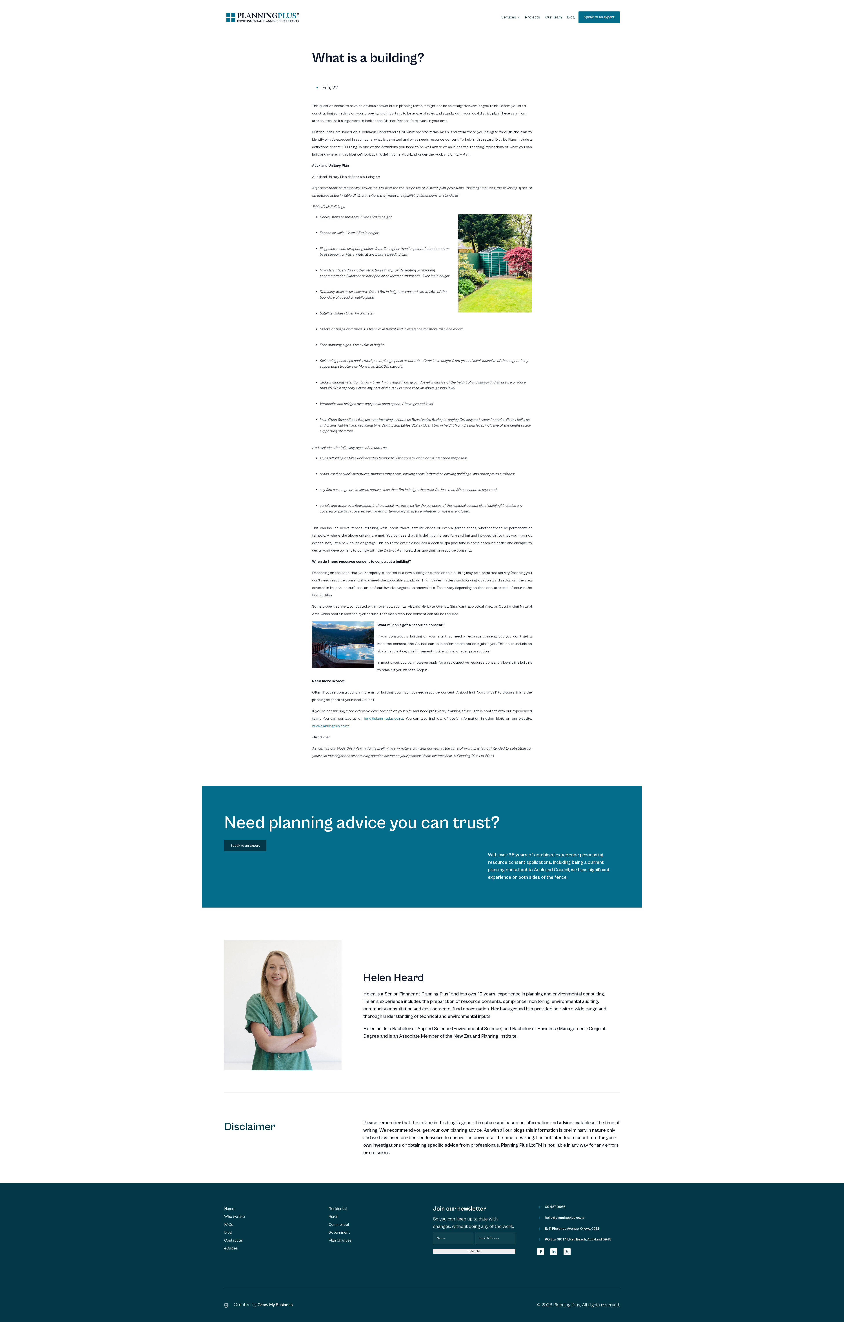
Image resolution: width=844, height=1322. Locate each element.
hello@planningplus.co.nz (383, 718)
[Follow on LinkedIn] (553, 1251)
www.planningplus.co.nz (330, 726)
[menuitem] (510, 17)
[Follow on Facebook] (540, 1251)
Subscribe (474, 1251)
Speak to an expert (245, 846)
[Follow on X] (567, 1251)
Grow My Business (275, 1304)
